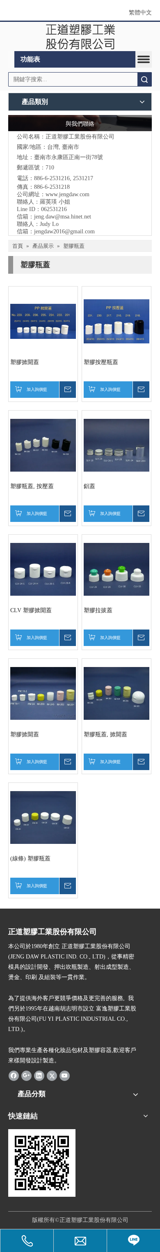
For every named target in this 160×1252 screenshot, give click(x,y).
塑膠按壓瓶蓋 (101, 362)
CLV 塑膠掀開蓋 (31, 610)
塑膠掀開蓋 (24, 362)
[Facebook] (14, 1075)
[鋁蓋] (116, 445)
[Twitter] (52, 1075)
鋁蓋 (89, 486)
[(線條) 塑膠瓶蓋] (43, 817)
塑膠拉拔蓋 (98, 610)
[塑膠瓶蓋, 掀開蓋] (116, 693)
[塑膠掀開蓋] (43, 321)
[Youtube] (64, 1075)
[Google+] (26, 1075)
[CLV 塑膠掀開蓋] (43, 569)
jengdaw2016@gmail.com (64, 231)
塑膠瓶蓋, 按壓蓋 (32, 486)
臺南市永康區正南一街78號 (68, 157)
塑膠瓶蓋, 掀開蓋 (105, 734)
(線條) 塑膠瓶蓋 (30, 858)
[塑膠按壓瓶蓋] (116, 321)
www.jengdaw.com (67, 194)
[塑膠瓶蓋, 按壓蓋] (43, 445)
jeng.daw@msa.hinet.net (62, 217)
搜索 (144, 79)
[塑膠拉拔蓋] (116, 569)
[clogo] (80, 36)
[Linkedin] (39, 1075)
